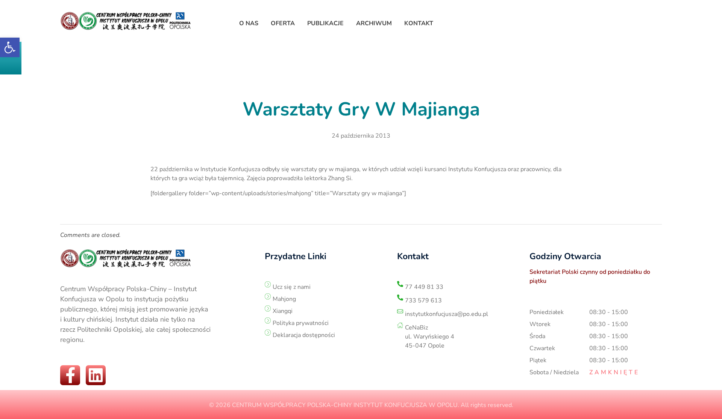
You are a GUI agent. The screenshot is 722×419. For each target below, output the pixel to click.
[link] (10, 47)
